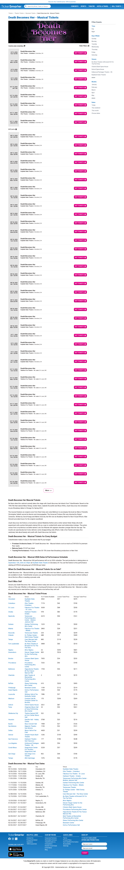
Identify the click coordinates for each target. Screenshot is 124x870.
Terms (65, 838)
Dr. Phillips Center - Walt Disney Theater (31, 636)
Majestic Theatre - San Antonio (31, 727)
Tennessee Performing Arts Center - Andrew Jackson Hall (30, 619)
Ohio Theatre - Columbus (29, 604)
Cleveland (11, 599)
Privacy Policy (67, 840)
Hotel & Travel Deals (51, 846)
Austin (10, 724)
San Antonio (12, 726)
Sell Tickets (116, 6)
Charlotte (11, 675)
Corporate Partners (51, 838)
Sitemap (65, 846)
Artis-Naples (29, 650)
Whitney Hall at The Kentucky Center (31, 695)
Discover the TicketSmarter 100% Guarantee (62, 2)
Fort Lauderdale (13, 644)
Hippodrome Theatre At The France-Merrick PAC (32, 671)
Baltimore (11, 669)
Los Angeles (12, 743)
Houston (11, 719)
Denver (10, 735)
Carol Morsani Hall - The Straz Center (31, 640)
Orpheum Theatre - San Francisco (31, 740)
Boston (10, 658)
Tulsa (10, 707)
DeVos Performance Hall (71, 825)
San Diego (11, 754)
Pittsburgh (11, 688)
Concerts (74, 6)
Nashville (11, 616)
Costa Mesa (12, 747)
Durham (10, 624)
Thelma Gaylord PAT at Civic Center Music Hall (32, 715)
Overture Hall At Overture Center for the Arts (31, 700)
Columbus (11, 603)
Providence (12, 663)
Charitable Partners (51, 840)
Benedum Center (30, 688)
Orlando (11, 635)
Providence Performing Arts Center (30, 665)
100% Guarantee (32, 844)
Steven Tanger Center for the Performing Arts (32, 654)
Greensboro (12, 652)
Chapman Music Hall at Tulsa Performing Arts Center (31, 709)
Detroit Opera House (32, 705)
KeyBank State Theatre (40, 563)
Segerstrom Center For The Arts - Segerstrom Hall (31, 749)
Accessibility (67, 844)
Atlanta (10, 628)
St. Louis (11, 607)
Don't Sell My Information (70, 842)
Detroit (10, 705)
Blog (46, 849)
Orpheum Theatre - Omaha (72, 776)
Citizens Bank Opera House (72, 807)
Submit (84, 853)
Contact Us (30, 838)
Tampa (10, 639)
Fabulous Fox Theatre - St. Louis (74, 774)
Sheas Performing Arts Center (31, 684)
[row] (48, 53)
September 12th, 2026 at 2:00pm (19, 563)
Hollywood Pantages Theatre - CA (32, 744)
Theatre (91, 6)
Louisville (11, 694)
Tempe (10, 758)
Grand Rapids (12, 690)
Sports (83, 6)
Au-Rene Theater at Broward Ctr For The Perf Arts (31, 646)
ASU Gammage (30, 758)
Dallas (10, 730)
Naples (10, 650)
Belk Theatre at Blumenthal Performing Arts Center (30, 678)
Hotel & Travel (102, 6)
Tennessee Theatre (31, 633)
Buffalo (10, 683)
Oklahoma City (13, 713)
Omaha (10, 612)
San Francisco (13, 739)
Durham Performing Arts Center (31, 625)
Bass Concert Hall (31, 724)
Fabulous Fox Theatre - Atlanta (73, 785)
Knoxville (11, 633)
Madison (11, 698)
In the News (48, 848)
